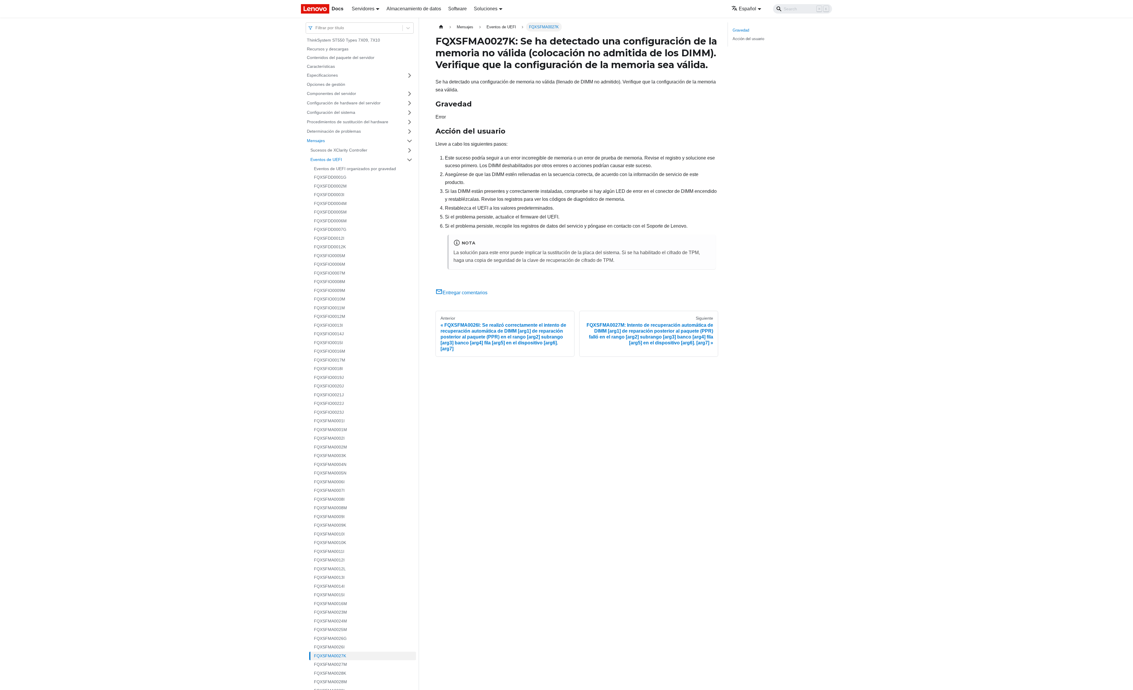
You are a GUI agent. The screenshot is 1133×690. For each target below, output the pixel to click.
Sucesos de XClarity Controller (338, 150)
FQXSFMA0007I (329, 490)
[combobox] (316, 27)
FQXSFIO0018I (328, 368)
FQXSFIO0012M (329, 316)
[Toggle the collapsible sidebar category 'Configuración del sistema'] (409, 112)
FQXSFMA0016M (330, 603)
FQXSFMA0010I (329, 534)
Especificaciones (322, 75)
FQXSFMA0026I (329, 647)
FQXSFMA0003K (330, 455)
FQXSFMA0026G (330, 638)
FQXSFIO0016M (329, 351)
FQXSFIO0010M (329, 299)
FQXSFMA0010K (330, 542)
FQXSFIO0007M (329, 273)
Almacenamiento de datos (414, 8)
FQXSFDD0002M (330, 186)
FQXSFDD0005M (330, 212)
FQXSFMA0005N (330, 473)
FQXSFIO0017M (329, 360)
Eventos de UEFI (326, 159)
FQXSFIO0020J (329, 386)
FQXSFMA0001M (330, 429)
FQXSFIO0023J (329, 412)
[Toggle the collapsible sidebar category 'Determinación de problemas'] (409, 131)
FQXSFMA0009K (330, 525)
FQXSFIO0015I (328, 342)
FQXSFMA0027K (330, 655)
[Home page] (441, 27)
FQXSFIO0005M (329, 255)
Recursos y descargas (327, 49)
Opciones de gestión (326, 84)
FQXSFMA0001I (329, 420)
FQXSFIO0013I (328, 325)
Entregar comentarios (465, 292)
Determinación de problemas (334, 131)
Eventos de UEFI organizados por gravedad (355, 168)
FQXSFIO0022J (329, 403)
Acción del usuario (748, 39)
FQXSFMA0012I (329, 560)
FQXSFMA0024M (330, 621)
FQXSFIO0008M (329, 281)
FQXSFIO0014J (329, 333)
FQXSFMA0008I (329, 499)
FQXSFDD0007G (330, 229)
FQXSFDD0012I (329, 238)
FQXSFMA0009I (329, 516)
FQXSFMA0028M (330, 681)
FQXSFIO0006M (329, 264)
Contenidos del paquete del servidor (340, 57)
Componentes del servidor (331, 93)
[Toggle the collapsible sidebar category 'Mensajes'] (409, 141)
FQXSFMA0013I (329, 577)
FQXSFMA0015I (329, 594)
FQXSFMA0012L (330, 568)
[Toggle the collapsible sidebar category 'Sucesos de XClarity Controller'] (409, 150)
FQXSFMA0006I (329, 481)
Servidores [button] (363, 8)
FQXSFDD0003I (329, 194)
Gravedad (741, 30)
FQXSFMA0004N (330, 464)
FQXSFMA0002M (330, 447)
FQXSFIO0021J (329, 394)
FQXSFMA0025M (330, 629)
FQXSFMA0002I (329, 438)
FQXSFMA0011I (329, 551)
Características (321, 66)
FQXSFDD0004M (330, 203)
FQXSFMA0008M (330, 507)
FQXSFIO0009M (329, 290)
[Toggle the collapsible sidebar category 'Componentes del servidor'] (409, 93)
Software (457, 8)
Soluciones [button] (485, 8)
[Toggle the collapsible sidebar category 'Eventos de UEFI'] (409, 160)
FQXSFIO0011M (329, 307)
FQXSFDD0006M (330, 220)
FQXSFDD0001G (330, 177)
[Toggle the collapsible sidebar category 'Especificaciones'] (409, 75)
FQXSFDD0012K (330, 246)
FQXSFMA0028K (330, 673)
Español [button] (747, 8)
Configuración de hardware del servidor (344, 103)
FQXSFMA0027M (330, 664)
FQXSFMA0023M (330, 612)
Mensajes (316, 140)
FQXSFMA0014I (329, 586)
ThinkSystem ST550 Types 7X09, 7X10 (343, 40)
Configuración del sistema (331, 112)
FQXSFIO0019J (329, 377)
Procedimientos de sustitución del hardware (347, 121)
